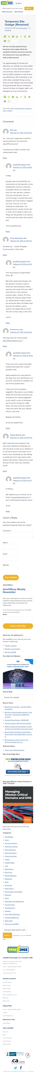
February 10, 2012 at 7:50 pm (21, 241)
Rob (11, 130)
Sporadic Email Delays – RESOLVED (17, 720)
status (4, 111)
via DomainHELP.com (12, 918)
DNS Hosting (7, 985)
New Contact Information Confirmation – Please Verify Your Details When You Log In (18, 734)
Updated (9, 111)
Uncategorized (10, 908)
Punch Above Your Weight (13, 892)
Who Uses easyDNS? (12, 924)
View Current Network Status (14, 750)
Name (5, 543)
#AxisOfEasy (9, 837)
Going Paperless (10, 850)
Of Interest (8, 885)
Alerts (12, 108)
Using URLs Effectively (12, 914)
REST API (5, 998)
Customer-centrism (11, 847)
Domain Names (7, 982)
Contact (5, 1012)
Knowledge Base (8, 1016)
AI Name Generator (7, 11)
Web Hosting (6, 988)
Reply (5, 158)
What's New (9, 921)
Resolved (28, 108)
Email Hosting (7, 992)
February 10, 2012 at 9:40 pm (21, 332)
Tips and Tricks (10, 905)
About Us (5, 1032)
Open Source (9, 889)
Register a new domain (12, 649)
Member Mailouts (10, 876)
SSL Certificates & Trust (10, 995)
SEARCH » (29, 8)
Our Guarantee (7, 1038)
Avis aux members (11, 843)
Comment (7, 531)
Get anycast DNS (10, 652)
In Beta (7, 859)
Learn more (6, 829)
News (7, 882)
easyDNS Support (19, 165)
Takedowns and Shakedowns (14, 901)
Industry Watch (10, 863)
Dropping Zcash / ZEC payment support (18, 723)
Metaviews (8, 879)
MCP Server (6, 1001)
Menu (20, 3)
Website (6, 565)
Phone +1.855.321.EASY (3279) (12, 1009)
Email (5, 554)
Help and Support (20, 108)
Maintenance (9, 869)
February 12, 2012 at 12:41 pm (21, 438)
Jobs (6, 866)
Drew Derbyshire (16, 238)
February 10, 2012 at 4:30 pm (21, 133)
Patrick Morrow (15, 435)
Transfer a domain (11, 646)
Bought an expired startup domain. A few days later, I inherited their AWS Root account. (18, 714)
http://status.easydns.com (12, 341)
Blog (4, 1035)
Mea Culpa (8, 872)
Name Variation (19, 11)
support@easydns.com (20, 497)
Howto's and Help (11, 856)
